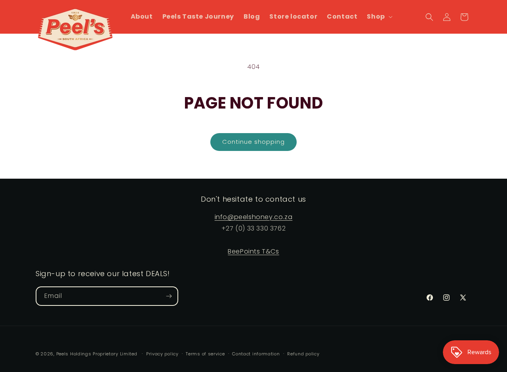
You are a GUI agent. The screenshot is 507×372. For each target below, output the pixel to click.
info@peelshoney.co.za (254, 216)
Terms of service (205, 354)
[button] (378, 17)
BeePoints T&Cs (253, 251)
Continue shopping (253, 141)
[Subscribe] (168, 296)
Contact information (256, 354)
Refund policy (303, 354)
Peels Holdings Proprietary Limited (96, 354)
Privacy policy (162, 354)
